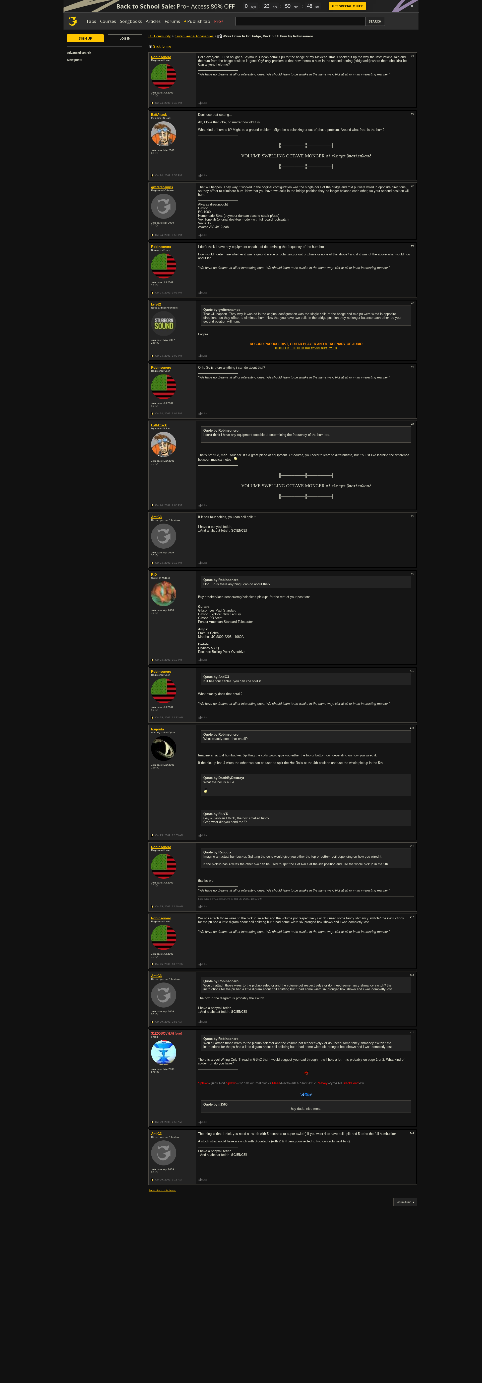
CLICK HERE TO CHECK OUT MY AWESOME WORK (306, 348)
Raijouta (157, 729)
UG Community (159, 36)
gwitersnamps (162, 187)
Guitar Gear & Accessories (194, 36)
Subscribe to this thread (162, 1190)
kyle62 (156, 304)
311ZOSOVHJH (162, 1033)
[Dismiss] (412, 6)
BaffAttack (159, 115)
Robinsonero (161, 57)
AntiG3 (156, 517)
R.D (154, 574)
